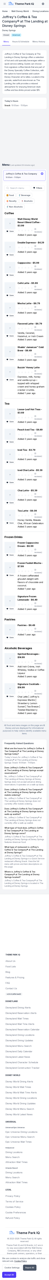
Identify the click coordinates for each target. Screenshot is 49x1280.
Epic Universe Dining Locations (21, 1132)
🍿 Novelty (11, 201)
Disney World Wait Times (18, 1087)
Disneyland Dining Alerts (18, 1007)
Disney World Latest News (19, 1114)
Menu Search (12, 1157)
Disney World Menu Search (19, 1109)
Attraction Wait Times (16, 1162)
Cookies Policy (13, 1207)
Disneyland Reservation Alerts (20, 1013)
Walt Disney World (20, 11)
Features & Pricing (14, 977)
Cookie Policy (20, 1261)
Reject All (29, 1267)
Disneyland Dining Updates (19, 1040)
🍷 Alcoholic (27, 201)
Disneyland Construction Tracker (22, 1067)
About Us (10, 961)
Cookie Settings (12, 1267)
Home (5, 11)
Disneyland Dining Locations (19, 1035)
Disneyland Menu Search (18, 1046)
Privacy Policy (12, 1196)
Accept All (9, 1275)
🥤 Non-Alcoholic (14, 207)
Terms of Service (14, 1201)
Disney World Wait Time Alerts (21, 1092)
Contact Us (11, 988)
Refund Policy (12, 1218)
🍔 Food (10, 195)
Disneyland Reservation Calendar (22, 1029)
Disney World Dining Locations (21, 1098)
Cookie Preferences (15, 1212)
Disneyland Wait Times (17, 1018)
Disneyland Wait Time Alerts (19, 1024)
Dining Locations (41, 11)
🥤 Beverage (24, 195)
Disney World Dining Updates (20, 1103)
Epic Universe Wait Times (18, 1141)
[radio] (24, 175)
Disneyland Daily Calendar (18, 1051)
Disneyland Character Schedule (21, 1062)
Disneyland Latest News (17, 1057)
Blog (7, 972)
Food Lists (10, 966)
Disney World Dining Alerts (19, 1081)
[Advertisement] (24, 137)
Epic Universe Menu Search (20, 1137)
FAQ (7, 983)
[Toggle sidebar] (4, 4)
